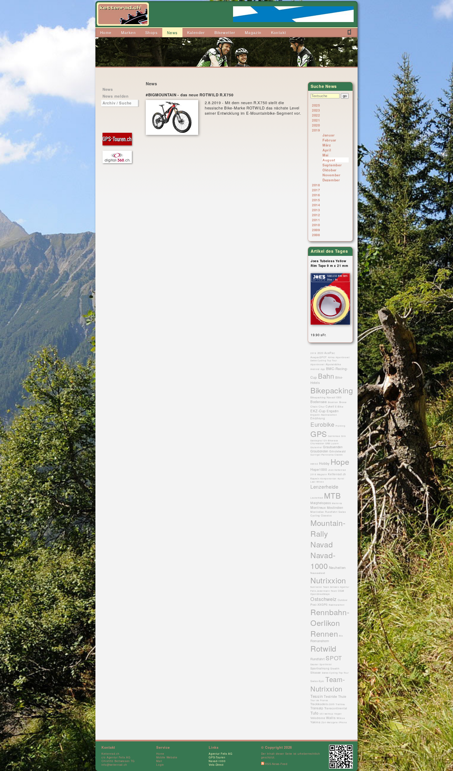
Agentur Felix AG (221, 754)
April (326, 149)
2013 (316, 209)
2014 (316, 204)
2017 (316, 189)
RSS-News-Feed (276, 764)
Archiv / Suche (117, 102)
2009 (316, 229)
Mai (325, 154)
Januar (328, 135)
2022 (316, 115)
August (328, 159)
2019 (316, 130)
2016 (316, 194)
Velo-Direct (216, 765)
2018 (316, 184)
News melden (116, 96)
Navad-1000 (217, 761)
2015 (316, 199)
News (108, 89)
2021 (316, 120)
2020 (316, 125)
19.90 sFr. (318, 334)
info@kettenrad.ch (114, 765)
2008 (316, 234)
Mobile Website (166, 757)
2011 (316, 219)
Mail (159, 761)
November (331, 174)
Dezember (331, 179)
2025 (316, 105)
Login (160, 765)
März (326, 144)
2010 (316, 224)
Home (160, 754)
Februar (329, 140)
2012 (316, 214)
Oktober (329, 169)
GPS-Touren (217, 757)
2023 (316, 110)
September (332, 164)
